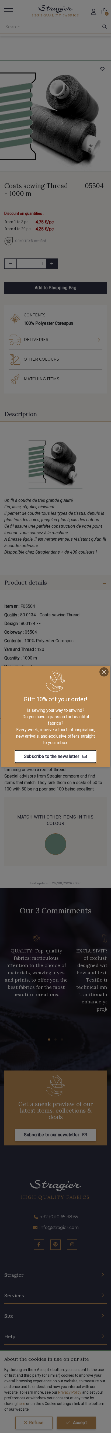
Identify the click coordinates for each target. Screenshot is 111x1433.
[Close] (104, 671)
